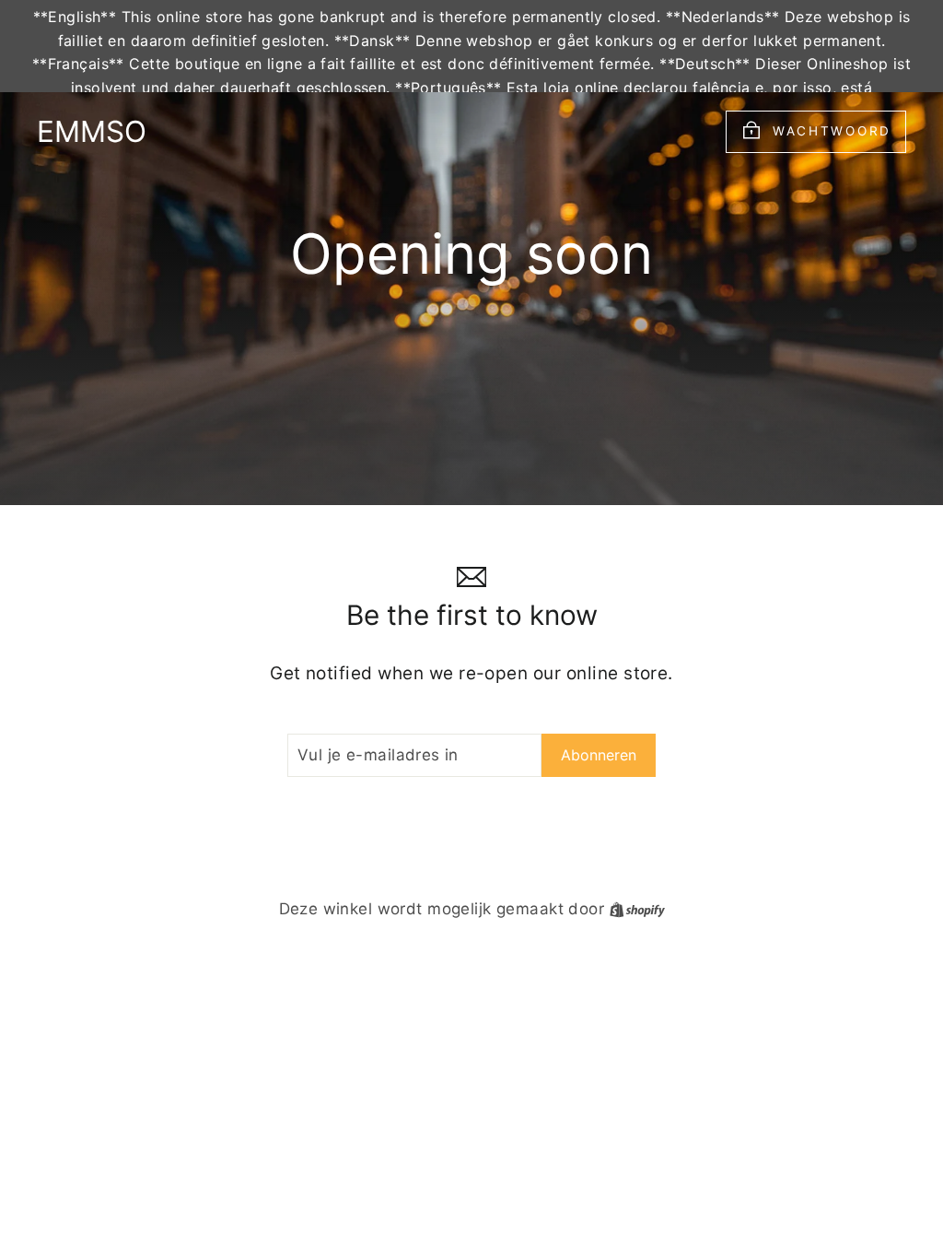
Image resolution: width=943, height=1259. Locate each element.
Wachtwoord (832, 131)
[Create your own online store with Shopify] (637, 909)
